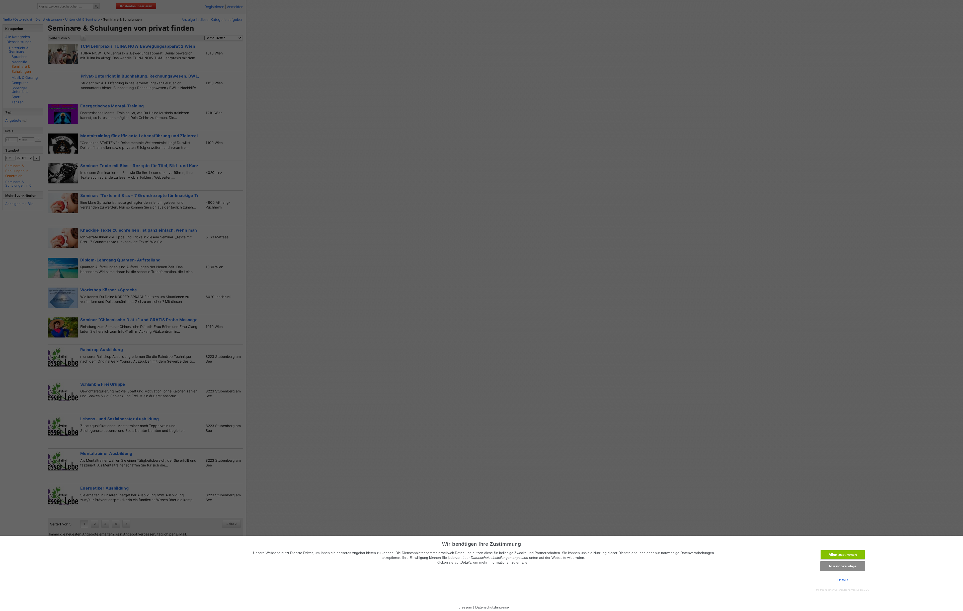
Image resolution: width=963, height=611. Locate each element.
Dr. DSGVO (862, 589)
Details (842, 580)
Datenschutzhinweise (492, 607)
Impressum (463, 607)
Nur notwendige (842, 566)
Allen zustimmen (843, 555)
